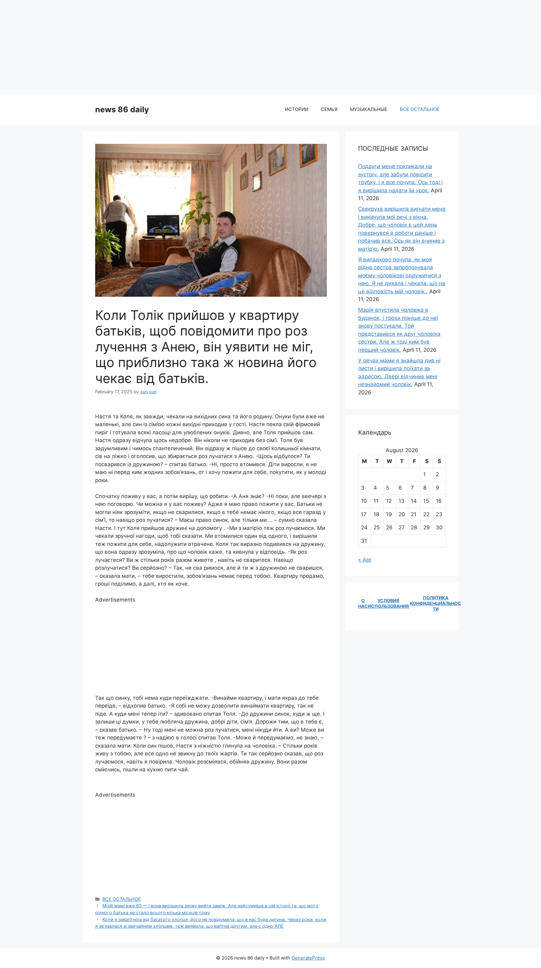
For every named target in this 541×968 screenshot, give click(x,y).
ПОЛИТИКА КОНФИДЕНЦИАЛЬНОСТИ (435, 603)
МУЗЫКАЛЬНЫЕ (368, 109)
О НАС (363, 603)
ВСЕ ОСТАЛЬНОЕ (420, 109)
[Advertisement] (270, 47)
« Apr (364, 560)
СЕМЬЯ (329, 109)
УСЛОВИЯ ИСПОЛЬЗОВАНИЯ (388, 603)
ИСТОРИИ (296, 109)
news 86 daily (122, 109)
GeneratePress (308, 958)
